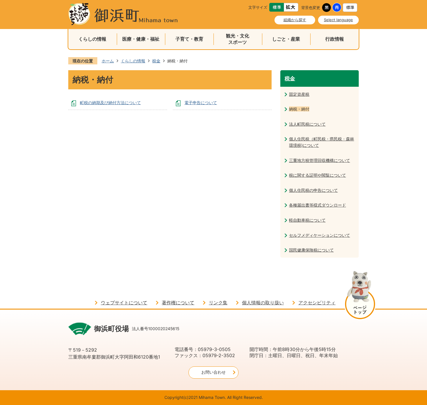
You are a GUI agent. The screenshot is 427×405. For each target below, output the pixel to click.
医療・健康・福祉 (140, 39)
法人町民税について (307, 124)
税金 (156, 60)
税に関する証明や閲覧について (317, 175)
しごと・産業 (286, 39)
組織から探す (295, 19)
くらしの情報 (92, 39)
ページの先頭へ (360, 296)
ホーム (108, 60)
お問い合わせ (213, 372)
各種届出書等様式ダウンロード (317, 204)
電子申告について (200, 102)
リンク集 (218, 302)
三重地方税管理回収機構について (319, 160)
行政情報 (334, 39)
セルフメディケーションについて (319, 235)
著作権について (178, 302)
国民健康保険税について (311, 249)
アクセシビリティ (317, 302)
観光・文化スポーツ (237, 39)
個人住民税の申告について (313, 190)
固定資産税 (299, 94)
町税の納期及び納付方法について (110, 102)
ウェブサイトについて (124, 302)
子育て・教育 (189, 39)
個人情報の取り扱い (263, 302)
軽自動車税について (307, 220)
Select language (338, 19)
